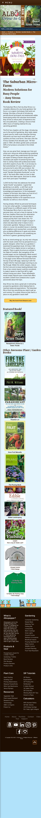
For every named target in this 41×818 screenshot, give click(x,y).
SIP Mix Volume (28, 705)
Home (3, 32)
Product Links (8, 666)
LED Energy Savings (30, 707)
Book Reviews (8, 659)
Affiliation (35, 737)
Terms (21, 738)
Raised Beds (29, 622)
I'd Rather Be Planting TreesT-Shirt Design (15, 594)
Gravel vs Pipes (28, 695)
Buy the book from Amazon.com (20, 300)
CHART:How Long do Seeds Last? (15, 542)
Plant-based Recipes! (11, 698)
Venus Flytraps (8, 688)
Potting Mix (28, 626)
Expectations (27, 679)
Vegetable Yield (9, 696)
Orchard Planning (30, 648)
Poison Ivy (7, 707)
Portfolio (22, 717)
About (14, 717)
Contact (31, 717)
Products (10, 32)
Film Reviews (8, 661)
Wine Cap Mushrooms (11, 686)
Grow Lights (29, 633)
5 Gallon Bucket (28, 686)
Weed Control (29, 644)
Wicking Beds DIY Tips (30, 693)
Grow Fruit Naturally (15, 452)
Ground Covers (30, 635)
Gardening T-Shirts (10, 657)
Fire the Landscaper (15, 387)
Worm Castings (30, 631)
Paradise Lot (15, 420)
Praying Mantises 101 (32, 642)
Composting (29, 628)
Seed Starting (8, 677)
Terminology (8, 702)
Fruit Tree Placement (31, 650)
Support (24, 719)
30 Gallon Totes (28, 688)
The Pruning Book (15, 485)
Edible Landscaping (15, 517)
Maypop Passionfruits (11, 684)
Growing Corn (8, 679)
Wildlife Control (30, 646)
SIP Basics (26, 677)
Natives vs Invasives (31, 637)
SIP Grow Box (27, 690)
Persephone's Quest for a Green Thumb (14, 345)
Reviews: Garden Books (23, 32)
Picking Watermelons (10, 682)
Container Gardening (31, 620)
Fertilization (27, 684)
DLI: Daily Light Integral (31, 709)
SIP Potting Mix (28, 682)
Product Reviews (9, 663)
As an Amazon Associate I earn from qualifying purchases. (20, 29)
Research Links (9, 700)
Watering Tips (29, 624)
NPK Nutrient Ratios (29, 702)
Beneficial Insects (30, 639)
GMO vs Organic (9, 705)
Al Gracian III (19, 737)
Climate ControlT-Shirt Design (15, 568)
